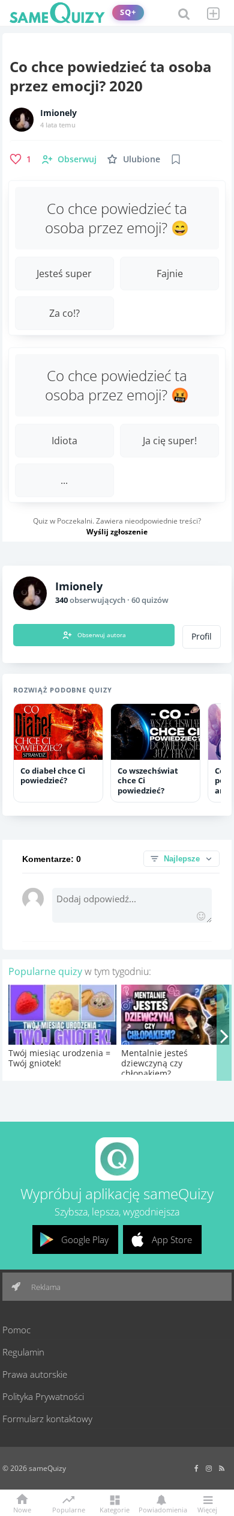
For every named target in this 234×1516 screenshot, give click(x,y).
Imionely (58, 113)
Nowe (22, 1509)
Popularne (68, 1508)
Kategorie (115, 1509)
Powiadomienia (161, 1509)
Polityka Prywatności (43, 1396)
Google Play (85, 1239)
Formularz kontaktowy (47, 1419)
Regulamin (23, 1352)
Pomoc (16, 1330)
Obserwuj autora (101, 635)
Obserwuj (77, 159)
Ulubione (141, 159)
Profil (201, 636)
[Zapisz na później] (176, 159)
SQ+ (128, 12)
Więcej (207, 1509)
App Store (172, 1239)
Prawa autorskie (34, 1374)
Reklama (45, 1287)
